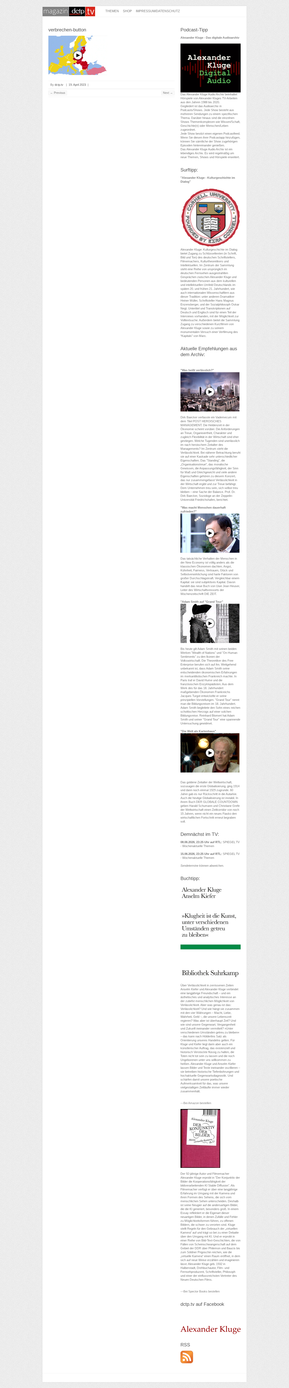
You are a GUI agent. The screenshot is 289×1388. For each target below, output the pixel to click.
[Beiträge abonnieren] (186, 1352)
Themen (112, 11)
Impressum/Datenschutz (158, 11)
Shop (127, 11)
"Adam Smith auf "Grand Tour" (201, 601)
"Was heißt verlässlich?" (197, 370)
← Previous (57, 92)
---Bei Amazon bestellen (195, 1103)
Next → (168, 92)
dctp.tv (59, 84)
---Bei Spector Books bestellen (200, 1291)
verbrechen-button (67, 29)
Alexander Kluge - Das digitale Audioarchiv (209, 37)
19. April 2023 (77, 84)
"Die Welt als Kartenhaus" (198, 731)
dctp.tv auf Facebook (202, 1304)
